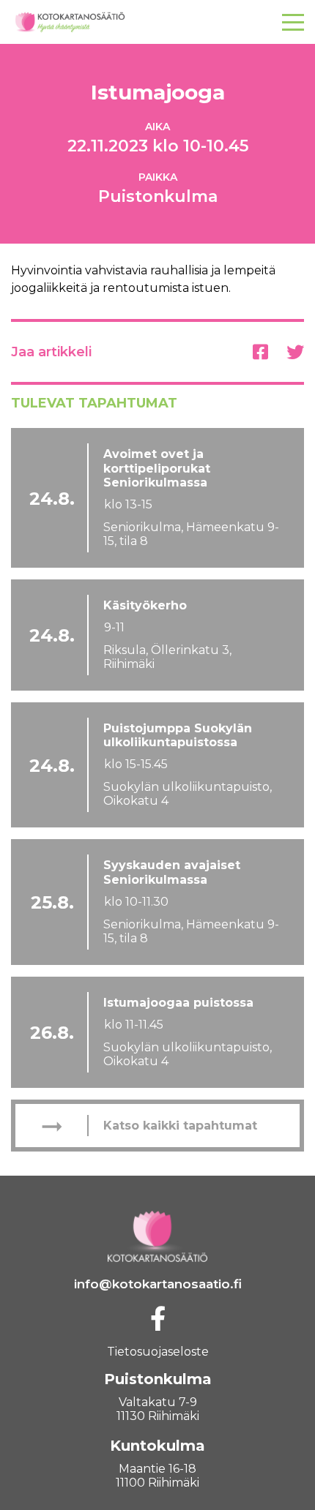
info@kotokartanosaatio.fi (158, 1284)
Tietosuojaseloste (158, 1352)
